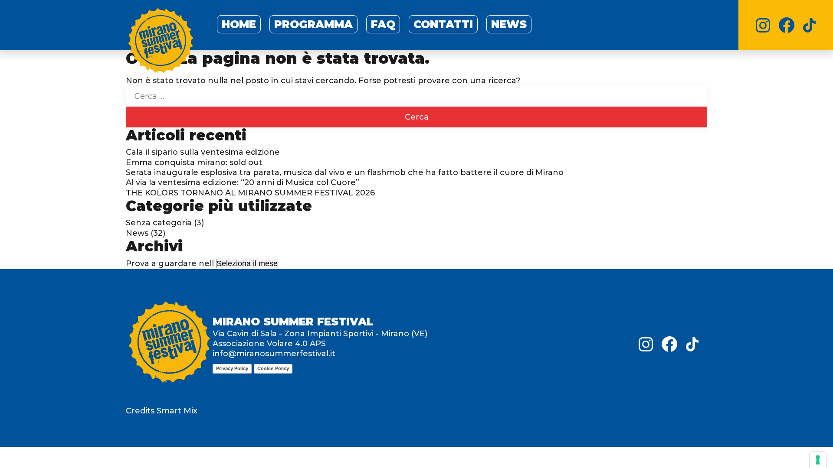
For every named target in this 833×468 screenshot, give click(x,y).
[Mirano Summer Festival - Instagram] (763, 25)
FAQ (383, 24)
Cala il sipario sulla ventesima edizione (203, 152)
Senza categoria (159, 223)
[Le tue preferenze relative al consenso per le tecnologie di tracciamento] (818, 460)
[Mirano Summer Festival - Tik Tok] (809, 25)
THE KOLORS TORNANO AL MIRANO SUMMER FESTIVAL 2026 (250, 193)
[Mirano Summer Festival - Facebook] (786, 25)
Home (239, 24)
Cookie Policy (273, 368)
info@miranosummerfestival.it (274, 353)
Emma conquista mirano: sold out (194, 162)
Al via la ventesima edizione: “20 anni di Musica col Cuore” (242, 182)
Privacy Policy (232, 368)
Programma (313, 24)
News (509, 24)
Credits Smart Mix (161, 411)
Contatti (443, 24)
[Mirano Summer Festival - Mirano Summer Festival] (160, 42)
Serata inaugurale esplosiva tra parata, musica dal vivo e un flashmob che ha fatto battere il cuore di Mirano (345, 172)
